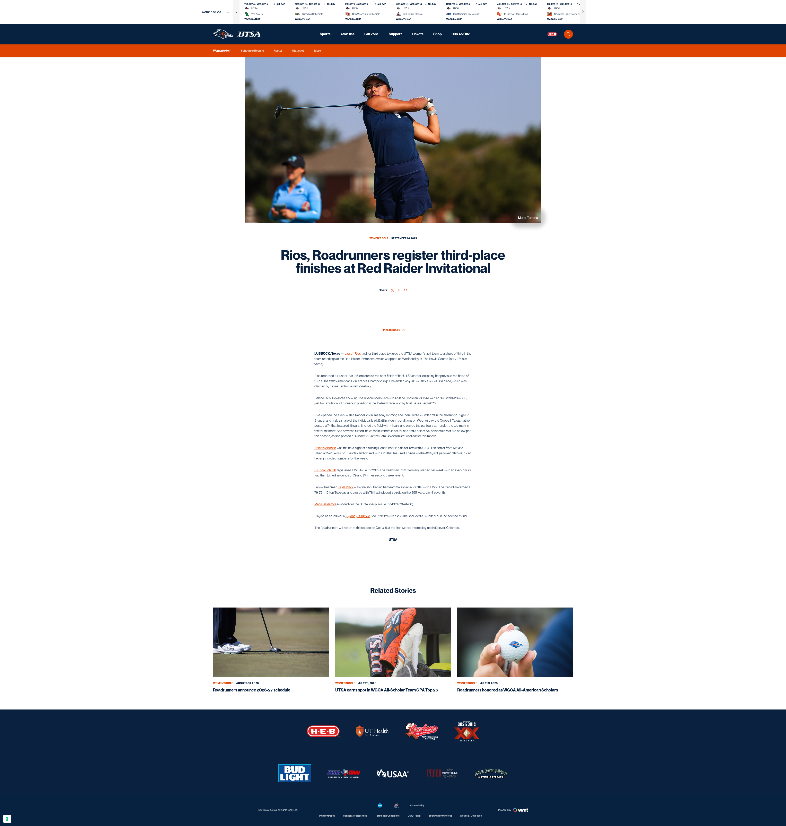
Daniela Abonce (325, 448)
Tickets (417, 34)
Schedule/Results (252, 50)
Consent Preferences (355, 815)
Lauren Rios (352, 353)
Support (395, 34)
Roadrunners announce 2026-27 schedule (251, 690)
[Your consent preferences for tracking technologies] (7, 819)
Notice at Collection (471, 815)
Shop (437, 34)
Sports (325, 34)
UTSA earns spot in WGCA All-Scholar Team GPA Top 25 (386, 690)
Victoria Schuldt (325, 470)
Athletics (347, 34)
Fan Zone (371, 34)
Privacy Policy (327, 815)
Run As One (461, 34)
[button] (236, 12)
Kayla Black (345, 487)
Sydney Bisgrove (358, 516)
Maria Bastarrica (325, 504)
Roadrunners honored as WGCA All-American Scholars (507, 690)
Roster (278, 50)
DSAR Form (414, 815)
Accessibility (417, 805)
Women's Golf (378, 238)
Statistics (298, 50)
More (317, 50)
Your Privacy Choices (440, 815)
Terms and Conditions (387, 815)
